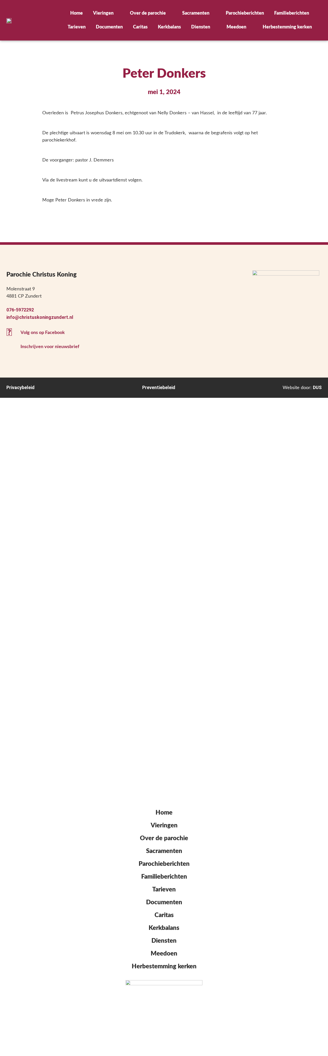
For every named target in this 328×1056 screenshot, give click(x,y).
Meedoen (236, 27)
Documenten (109, 27)
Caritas (140, 27)
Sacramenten (195, 13)
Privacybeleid (20, 387)
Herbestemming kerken (287, 27)
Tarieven (77, 27)
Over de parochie (148, 13)
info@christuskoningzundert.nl (39, 317)
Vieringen (103, 13)
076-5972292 (20, 309)
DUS (317, 387)
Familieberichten (291, 13)
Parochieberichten (245, 13)
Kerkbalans (169, 27)
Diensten (200, 27)
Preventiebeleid (158, 387)
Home (76, 13)
